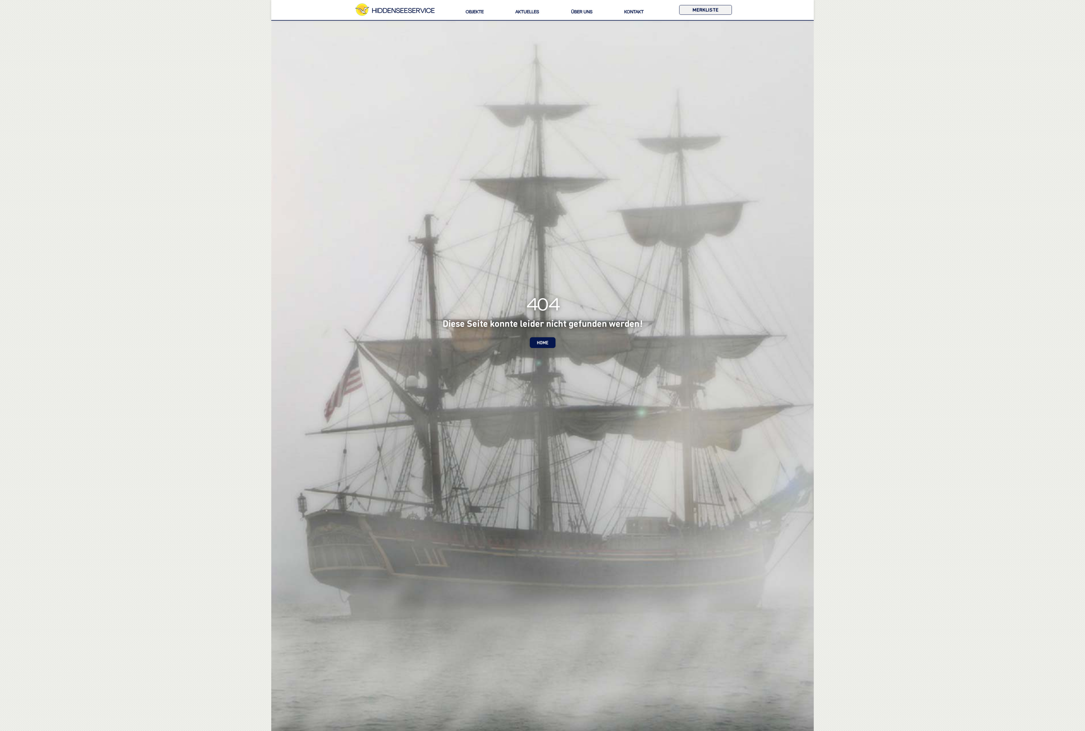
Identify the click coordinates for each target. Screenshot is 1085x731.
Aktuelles (527, 12)
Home (542, 342)
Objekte (475, 12)
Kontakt (634, 12)
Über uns (582, 12)
